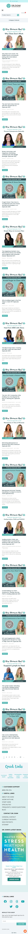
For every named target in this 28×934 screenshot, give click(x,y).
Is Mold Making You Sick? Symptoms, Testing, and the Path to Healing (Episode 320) (11, 592)
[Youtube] (22, 901)
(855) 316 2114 (7, 790)
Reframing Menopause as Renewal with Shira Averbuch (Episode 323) (11, 444)
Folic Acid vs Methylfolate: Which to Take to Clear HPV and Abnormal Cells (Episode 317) (11, 737)
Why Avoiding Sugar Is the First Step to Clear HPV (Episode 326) (11, 301)
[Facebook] (5, 901)
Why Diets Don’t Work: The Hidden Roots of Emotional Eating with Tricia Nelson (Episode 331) (10, 56)
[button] (2, 10)
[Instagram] (11, 901)
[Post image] (14, 38)
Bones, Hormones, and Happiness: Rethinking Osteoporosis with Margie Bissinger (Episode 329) (10, 154)
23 (20, 757)
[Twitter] (11, 906)
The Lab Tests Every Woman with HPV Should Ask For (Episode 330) (10, 105)
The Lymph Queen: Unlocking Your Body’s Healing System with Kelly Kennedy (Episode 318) (11, 688)
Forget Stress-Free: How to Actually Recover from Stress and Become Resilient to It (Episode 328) (11, 204)
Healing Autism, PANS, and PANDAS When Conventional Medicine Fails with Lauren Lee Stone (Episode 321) (11, 542)
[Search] (18, 15)
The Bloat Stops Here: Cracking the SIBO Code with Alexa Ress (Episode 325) (11, 349)
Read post (5, 71)
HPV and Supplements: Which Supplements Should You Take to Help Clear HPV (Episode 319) (11, 639)
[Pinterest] (17, 906)
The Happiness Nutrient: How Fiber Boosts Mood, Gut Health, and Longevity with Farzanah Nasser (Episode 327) (11, 253)
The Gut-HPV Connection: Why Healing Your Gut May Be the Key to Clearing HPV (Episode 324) (11, 397)
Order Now (14, 879)
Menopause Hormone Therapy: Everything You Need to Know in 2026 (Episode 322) (11, 492)
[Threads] (17, 901)
